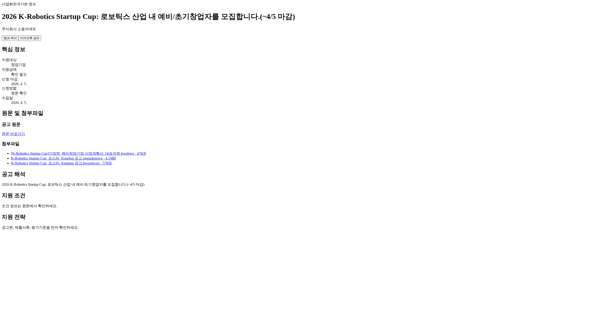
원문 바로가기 (13, 134)
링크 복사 (10, 38)
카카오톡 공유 (29, 38)
